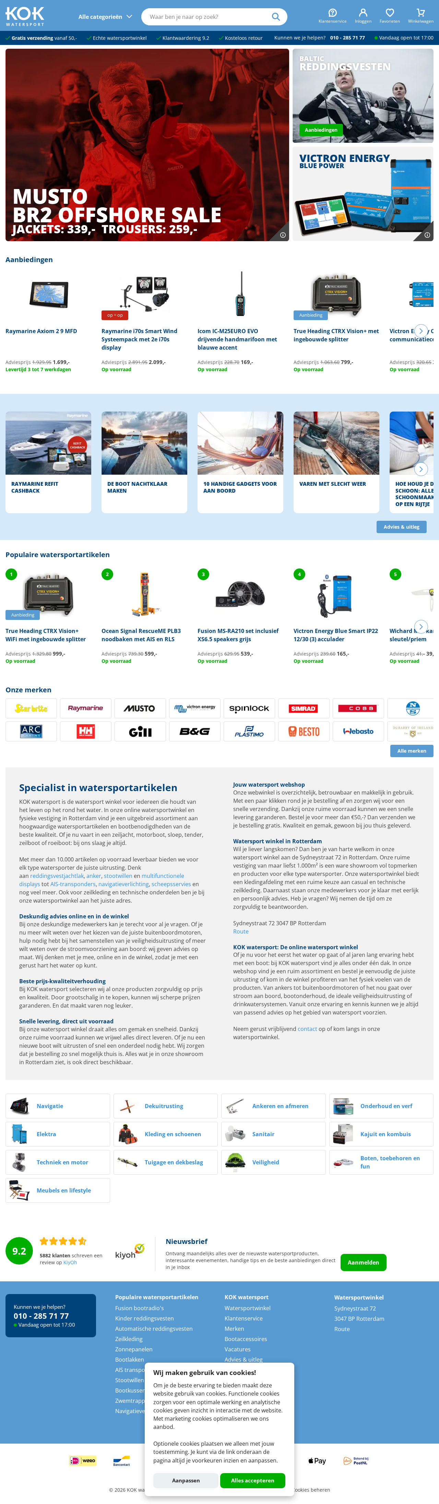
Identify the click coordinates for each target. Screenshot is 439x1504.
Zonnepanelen (134, 1349)
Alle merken (412, 751)
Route (241, 931)
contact (307, 1029)
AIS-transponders (73, 884)
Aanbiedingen (321, 130)
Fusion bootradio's (139, 1308)
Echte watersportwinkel (119, 38)
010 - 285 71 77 (347, 38)
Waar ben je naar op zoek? (279, 16)
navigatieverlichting (123, 884)
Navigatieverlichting (140, 1411)
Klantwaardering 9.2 (185, 38)
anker (93, 876)
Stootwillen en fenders (144, 1380)
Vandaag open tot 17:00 (406, 38)
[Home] (24, 24)
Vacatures (238, 1349)
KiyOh (70, 1262)
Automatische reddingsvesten (154, 1328)
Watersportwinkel (248, 1308)
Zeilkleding (129, 1339)
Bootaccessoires (246, 1339)
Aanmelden (363, 1262)
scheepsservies (171, 884)
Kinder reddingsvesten (144, 1318)
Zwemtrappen (133, 1401)
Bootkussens (132, 1390)
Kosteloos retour (243, 38)
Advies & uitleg (401, 527)
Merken (234, 1328)
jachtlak (74, 876)
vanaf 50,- (44, 38)
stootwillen (118, 876)
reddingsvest (47, 876)
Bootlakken (129, 1359)
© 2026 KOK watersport (136, 1490)
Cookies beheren (311, 1490)
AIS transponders (137, 1370)
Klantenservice (244, 1318)
